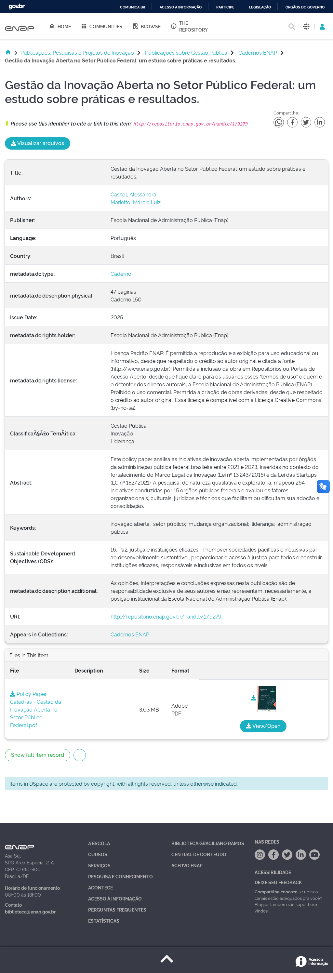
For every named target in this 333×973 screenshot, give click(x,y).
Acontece (100, 887)
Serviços (99, 865)
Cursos (97, 854)
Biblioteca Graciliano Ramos (207, 843)
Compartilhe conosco (276, 891)
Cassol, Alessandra (133, 194)
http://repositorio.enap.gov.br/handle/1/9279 (166, 616)
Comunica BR (132, 7)
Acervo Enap (187, 865)
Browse (151, 26)
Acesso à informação (181, 7)
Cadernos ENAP (257, 52)
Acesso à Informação (115, 898)
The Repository (193, 26)
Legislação (260, 7)
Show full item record (37, 754)
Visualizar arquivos (40, 142)
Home (64, 26)
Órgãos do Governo (305, 7)
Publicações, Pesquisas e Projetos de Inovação (77, 52)
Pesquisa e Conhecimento (120, 876)
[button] (306, 26)
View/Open (265, 725)
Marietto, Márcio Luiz (136, 202)
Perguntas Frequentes (117, 909)
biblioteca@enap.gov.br (30, 911)
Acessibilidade (273, 872)
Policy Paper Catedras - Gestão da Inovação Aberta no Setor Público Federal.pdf (35, 709)
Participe (225, 7)
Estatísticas (103, 920)
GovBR (16, 7)
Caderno (121, 273)
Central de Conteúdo (198, 854)
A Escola (99, 843)
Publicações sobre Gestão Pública (186, 52)
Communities (105, 26)
